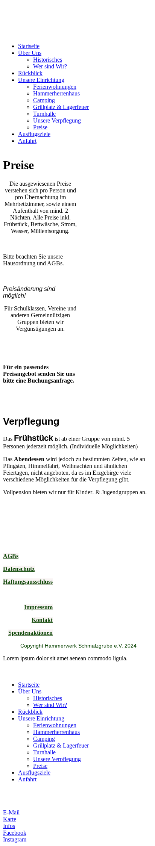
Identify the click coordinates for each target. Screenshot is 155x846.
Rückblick (30, 73)
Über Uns (29, 53)
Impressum (38, 607)
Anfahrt (27, 141)
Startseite (29, 46)
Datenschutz (19, 569)
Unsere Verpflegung (57, 120)
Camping (44, 100)
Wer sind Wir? (50, 66)
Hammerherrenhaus (56, 93)
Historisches (47, 59)
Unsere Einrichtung (41, 80)
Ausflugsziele (34, 134)
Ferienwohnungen (54, 86)
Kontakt (42, 620)
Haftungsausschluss (28, 581)
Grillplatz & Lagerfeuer (61, 107)
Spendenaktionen (30, 633)
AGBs (10, 556)
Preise (40, 127)
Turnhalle (44, 113)
